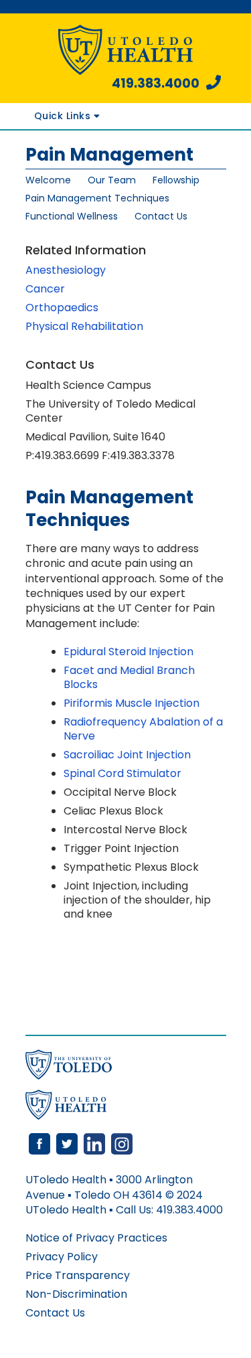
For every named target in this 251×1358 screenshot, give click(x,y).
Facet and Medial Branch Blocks (129, 677)
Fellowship (176, 180)
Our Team (112, 180)
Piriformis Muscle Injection (131, 703)
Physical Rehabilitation (84, 326)
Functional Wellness (71, 216)
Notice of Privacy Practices (96, 1238)
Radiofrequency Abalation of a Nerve (143, 729)
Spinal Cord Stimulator (122, 773)
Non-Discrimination (76, 1294)
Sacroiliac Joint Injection (127, 754)
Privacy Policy (61, 1256)
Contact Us (161, 216)
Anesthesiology (65, 270)
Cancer (45, 289)
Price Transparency (77, 1275)
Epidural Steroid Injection (128, 651)
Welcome (48, 180)
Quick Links (64, 115)
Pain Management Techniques (97, 198)
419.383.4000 (155, 83)
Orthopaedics (61, 308)
